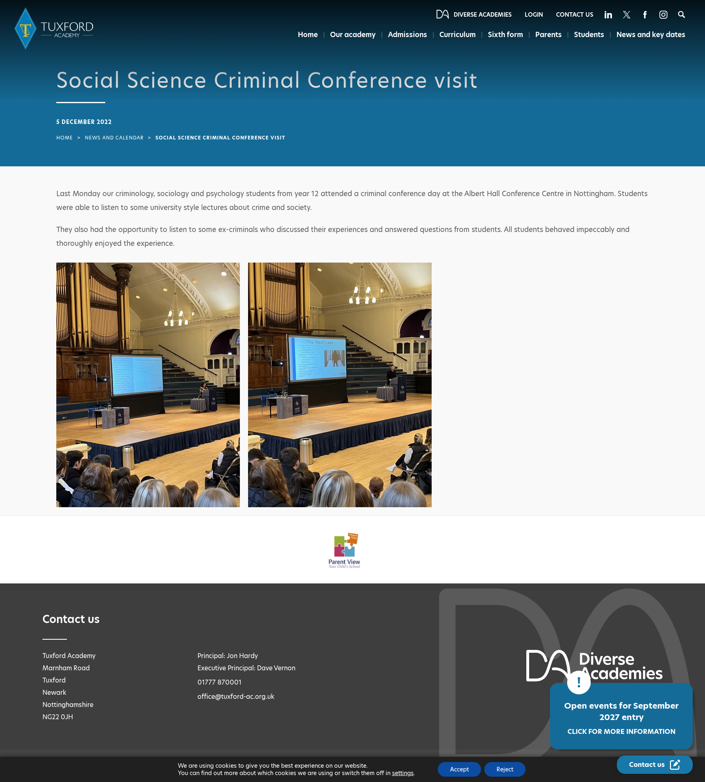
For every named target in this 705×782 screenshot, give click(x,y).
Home (308, 35)
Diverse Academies (483, 15)
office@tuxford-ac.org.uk (236, 696)
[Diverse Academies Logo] (55, 28)
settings (403, 773)
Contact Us (574, 15)
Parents (548, 35)
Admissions (407, 35)
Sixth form (505, 35)
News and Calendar (114, 138)
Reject (505, 769)
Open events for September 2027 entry (621, 718)
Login (534, 15)
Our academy (353, 35)
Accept (459, 769)
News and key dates (650, 35)
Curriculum (457, 35)
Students (589, 35)
